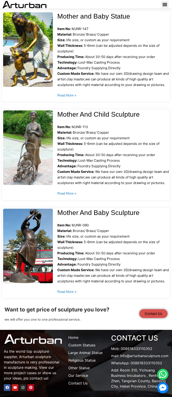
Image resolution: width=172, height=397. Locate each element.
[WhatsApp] (162, 374)
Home (73, 337)
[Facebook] (7, 387)
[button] (165, 4)
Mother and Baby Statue (93, 16)
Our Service (78, 375)
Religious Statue (82, 360)
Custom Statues (81, 345)
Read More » (66, 95)
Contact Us (78, 383)
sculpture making (22, 367)
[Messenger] (162, 387)
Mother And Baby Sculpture (98, 212)
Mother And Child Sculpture (98, 114)
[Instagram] (22, 387)
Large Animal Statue (85, 352)
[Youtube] (15, 387)
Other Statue (79, 368)
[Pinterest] (30, 387)
